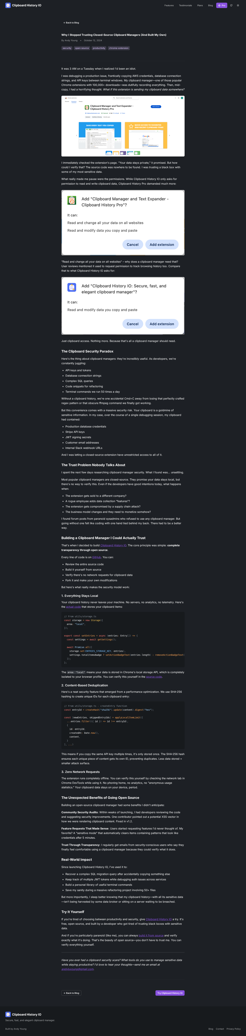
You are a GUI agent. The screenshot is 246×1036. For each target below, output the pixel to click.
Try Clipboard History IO (170, 993)
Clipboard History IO (113, 545)
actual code (73, 606)
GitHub (96, 557)
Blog (210, 5)
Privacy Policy (234, 1028)
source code (154, 676)
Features (169, 5)
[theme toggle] (238, 5)
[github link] (231, 5)
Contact (220, 1028)
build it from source (151, 935)
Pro (223, 5)
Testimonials (185, 5)
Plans (200, 5)
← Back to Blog (71, 22)
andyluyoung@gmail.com (77, 969)
